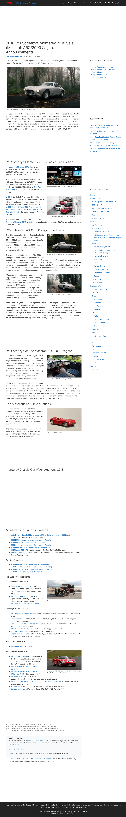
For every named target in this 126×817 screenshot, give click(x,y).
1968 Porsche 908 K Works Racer (24, 671)
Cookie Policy (67, 812)
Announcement (17, 726)
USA (84, 3)
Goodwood (98, 299)
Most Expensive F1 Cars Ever (103, 70)
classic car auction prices (35, 741)
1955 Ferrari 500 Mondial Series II (24, 614)
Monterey (32, 726)
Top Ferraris (15, 686)
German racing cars (18, 689)
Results (97, 276)
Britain (94, 296)
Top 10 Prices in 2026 (101, 72)
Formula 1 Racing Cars (101, 212)
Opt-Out (76, 812)
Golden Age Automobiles (21, 586)
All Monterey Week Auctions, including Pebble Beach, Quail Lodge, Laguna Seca (109, 237)
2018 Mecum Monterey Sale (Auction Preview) (29, 572)
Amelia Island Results (103, 256)
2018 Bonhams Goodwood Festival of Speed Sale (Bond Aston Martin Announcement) (36, 730)
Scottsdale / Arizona (100, 269)
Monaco (95, 343)
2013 (39, 429)
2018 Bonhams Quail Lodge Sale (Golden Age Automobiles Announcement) (33, 728)
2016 (10, 197)
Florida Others (99, 266)
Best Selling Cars (15, 745)
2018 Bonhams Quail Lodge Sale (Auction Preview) (31, 564)
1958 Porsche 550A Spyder (21, 646)
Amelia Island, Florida (102, 247)
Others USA (96, 279)
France (94, 313)
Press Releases (42, 724)
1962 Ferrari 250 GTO (19, 550)
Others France (99, 326)
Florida (94, 243)
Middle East (98, 356)
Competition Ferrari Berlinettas (23, 624)
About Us (84, 812)
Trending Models (99, 77)
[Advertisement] (63, 21)
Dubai (97, 363)
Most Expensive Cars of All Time (105, 202)
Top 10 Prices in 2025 (100, 75)
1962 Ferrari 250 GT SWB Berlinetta (25, 604)
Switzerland (96, 346)
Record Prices (73, 3)
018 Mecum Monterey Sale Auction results (28, 542)
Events (98, 303)
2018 (9, 726)
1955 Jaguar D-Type (15, 207)
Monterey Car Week (101, 232)
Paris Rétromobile (102, 319)
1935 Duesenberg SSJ (20, 552)
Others (94, 349)
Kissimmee (98, 259)
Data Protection (44, 812)
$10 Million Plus (98, 205)
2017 (9, 179)
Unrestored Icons (18, 619)
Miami (96, 263)
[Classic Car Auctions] (22, 3)
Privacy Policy (56, 812)
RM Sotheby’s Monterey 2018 (17, 167)
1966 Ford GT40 (17, 674)
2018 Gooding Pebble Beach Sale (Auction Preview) (31, 567)
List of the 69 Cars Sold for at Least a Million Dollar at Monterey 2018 (38, 535)
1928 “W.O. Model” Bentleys (22, 596)
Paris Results (100, 323)
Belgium (95, 293)
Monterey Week (98, 228)
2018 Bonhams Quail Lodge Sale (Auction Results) (31, 547)
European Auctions (99, 289)
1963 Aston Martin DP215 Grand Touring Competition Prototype (36, 681)
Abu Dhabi (99, 360)
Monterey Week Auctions (14, 56)
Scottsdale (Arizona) (102, 273)
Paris (96, 316)
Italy (93, 333)
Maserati (26, 726)
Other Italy (98, 339)
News (34, 724)
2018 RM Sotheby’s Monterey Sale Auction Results (31, 540)
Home (64, 3)
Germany (95, 329)
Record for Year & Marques (102, 208)
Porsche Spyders (17, 631)
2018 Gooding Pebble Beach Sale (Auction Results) (31, 545)
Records (95, 215)
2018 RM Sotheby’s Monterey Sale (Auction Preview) (31, 569)
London (97, 309)
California (11, 724)
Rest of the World (99, 353)
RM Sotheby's (51, 726)
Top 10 (107, 3)
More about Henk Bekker (16, 749)
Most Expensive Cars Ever (102, 67)
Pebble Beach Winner (19, 656)
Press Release (41, 726)
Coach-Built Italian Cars (20, 634)
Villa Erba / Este (100, 336)
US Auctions (97, 225)
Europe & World (95, 3)
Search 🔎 (115, 3)
